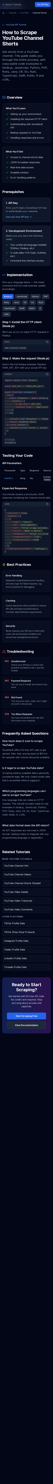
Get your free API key (17, 216)
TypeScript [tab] (9, 308)
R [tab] (40, 308)
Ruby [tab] (6, 302)
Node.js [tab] (8, 296)
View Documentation (26, 1025)
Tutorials (12, 13)
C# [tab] (25, 302)
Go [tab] (32, 302)
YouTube (24, 13)
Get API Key (42, 4)
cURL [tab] (6, 314)
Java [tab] (16, 302)
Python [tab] (35, 296)
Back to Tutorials (13, 4)
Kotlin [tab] (32, 308)
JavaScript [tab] (22, 296)
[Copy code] (47, 342)
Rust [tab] (41, 302)
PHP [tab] (46, 296)
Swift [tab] (22, 308)
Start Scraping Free (26, 1016)
